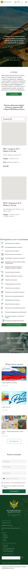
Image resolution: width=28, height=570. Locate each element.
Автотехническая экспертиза (12, 243)
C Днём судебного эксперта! (9, 382)
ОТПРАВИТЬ (14, 491)
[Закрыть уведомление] (27, 566)
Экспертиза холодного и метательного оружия (15, 316)
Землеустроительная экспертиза (13, 254)
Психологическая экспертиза (12, 288)
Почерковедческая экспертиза (13, 284)
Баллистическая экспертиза (12, 251)
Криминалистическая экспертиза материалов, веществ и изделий (13, 267)
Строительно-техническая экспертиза (14, 292)
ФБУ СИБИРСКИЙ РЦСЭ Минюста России (8, 2)
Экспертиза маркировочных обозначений (15, 312)
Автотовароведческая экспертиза (13, 247)
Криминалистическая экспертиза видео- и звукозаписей (15, 262)
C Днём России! (6, 407)
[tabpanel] (14, 149)
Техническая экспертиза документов (14, 296)
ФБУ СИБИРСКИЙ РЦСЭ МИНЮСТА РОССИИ (14, 511)
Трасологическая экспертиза (12, 304)
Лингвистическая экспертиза (12, 272)
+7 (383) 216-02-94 (6, 522)
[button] (14, 324)
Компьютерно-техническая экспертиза (15, 258)
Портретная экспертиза (11, 280)
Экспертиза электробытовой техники (14, 320)
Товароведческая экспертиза (12, 300)
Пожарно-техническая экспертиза (13, 276)
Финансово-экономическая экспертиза (15, 308)
